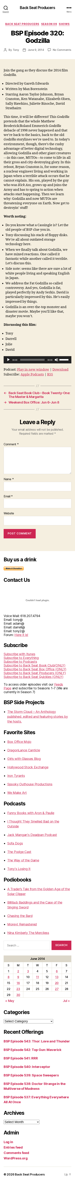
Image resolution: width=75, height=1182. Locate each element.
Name (9, 479)
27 (56, 989)
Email (8, 496)
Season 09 (49, 23)
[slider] (64, 359)
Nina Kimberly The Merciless (28, 933)
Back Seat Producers (37, 8)
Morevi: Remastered (22, 924)
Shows (64, 23)
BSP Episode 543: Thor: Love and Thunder (37, 1041)
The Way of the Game (23, 860)
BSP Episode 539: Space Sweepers (31, 1075)
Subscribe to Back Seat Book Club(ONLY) (34, 665)
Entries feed (13, 1147)
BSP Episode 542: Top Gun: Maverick (32, 1050)
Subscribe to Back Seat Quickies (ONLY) (33, 677)
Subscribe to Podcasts (20, 661)
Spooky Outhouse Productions (29, 784)
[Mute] (56, 360)
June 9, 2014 (36, 50)
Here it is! (21, 635)
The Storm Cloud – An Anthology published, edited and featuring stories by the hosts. (37, 716)
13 (56, 977)
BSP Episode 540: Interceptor (27, 1067)
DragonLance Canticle (23, 750)
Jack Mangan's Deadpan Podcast (32, 835)
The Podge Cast (19, 852)
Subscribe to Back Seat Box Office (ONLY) (35, 669)
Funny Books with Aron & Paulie (30, 813)
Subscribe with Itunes (19, 654)
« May (9, 1001)
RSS (50, 374)
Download (60, 370)
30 (18, 995)
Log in (8, 1142)
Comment (11, 444)
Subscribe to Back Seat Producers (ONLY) (35, 673)
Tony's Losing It (19, 869)
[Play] (8, 360)
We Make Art (17, 793)
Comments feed (16, 1153)
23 (18, 989)
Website (9, 513)
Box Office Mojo (19, 742)
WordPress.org (16, 1158)
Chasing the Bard (20, 916)
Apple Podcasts (32, 374)
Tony (16, 50)
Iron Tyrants (16, 776)
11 (37, 977)
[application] (37, 359)
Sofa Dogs (15, 843)
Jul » (66, 1001)
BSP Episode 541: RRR (21, 1058)
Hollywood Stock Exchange (27, 767)
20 (57, 983)
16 (18, 983)
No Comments (62, 50)
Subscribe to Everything (21, 658)
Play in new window (33, 370)
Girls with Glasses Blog (24, 759)
